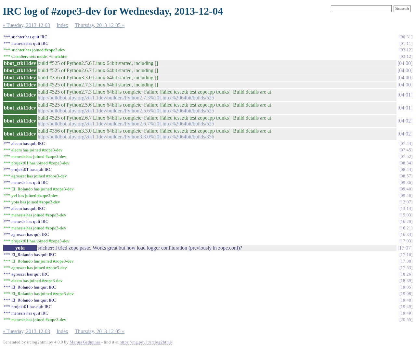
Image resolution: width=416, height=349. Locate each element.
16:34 (406, 234)
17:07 (405, 248)
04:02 (405, 120)
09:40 (406, 189)
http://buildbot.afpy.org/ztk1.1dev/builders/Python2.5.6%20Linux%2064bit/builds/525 (126, 110)
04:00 (405, 63)
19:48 (406, 300)
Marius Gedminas (85, 342)
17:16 (406, 254)
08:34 (406, 163)
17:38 (406, 261)
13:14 (406, 208)
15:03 (406, 215)
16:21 (406, 228)
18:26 (406, 274)
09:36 (406, 182)
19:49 (406, 306)
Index (62, 25)
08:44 (406, 169)
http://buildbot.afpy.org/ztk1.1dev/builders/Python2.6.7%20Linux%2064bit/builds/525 (126, 123)
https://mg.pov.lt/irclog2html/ (146, 342)
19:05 (406, 287)
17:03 (406, 241)
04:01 (405, 94)
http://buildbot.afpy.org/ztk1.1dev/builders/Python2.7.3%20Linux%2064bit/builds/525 (126, 97)
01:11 (406, 43)
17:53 (406, 267)
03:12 (406, 49)
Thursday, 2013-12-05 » (99, 25)
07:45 (406, 150)
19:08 (406, 293)
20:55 (406, 319)
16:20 (406, 221)
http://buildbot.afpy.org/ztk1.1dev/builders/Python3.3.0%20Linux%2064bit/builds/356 (126, 136)
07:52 (406, 156)
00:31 (406, 36)
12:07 (406, 202)
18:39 (406, 280)
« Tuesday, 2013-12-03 (26, 25)
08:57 (406, 176)
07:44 (406, 143)
